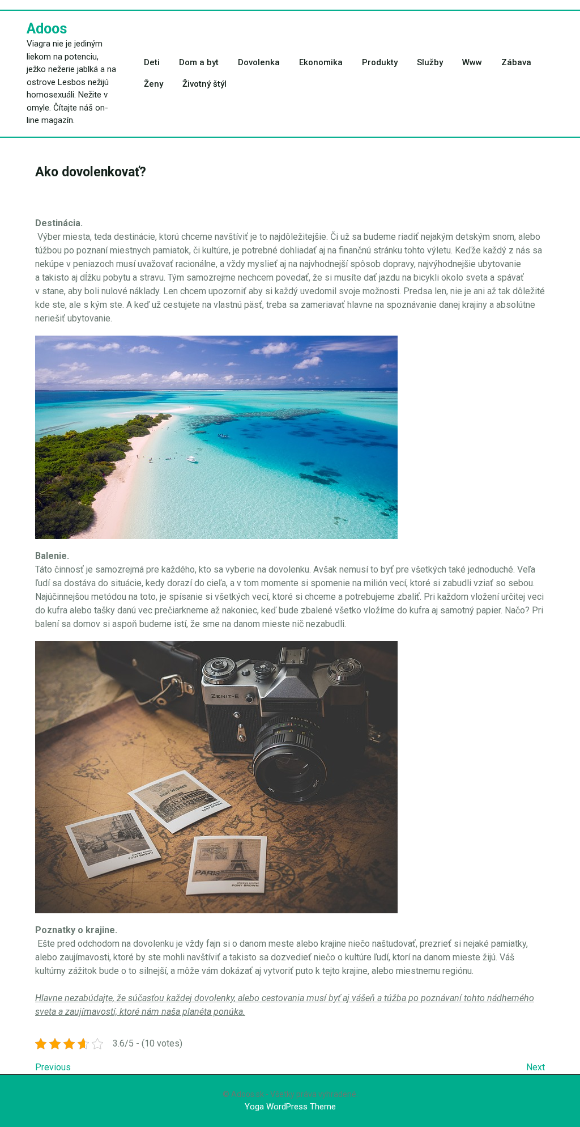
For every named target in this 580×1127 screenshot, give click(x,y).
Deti (152, 62)
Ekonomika (321, 62)
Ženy (153, 84)
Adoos (47, 28)
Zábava (516, 62)
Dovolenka (259, 62)
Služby (430, 62)
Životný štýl (204, 84)
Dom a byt (199, 62)
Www (472, 62)
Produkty (380, 62)
